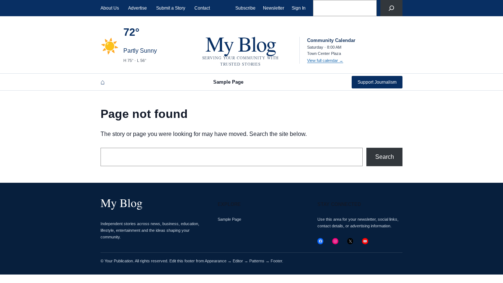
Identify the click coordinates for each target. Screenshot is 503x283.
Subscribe (245, 8)
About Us (110, 8)
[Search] (391, 8)
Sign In (299, 8)
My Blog (240, 43)
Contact (202, 8)
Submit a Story (170, 8)
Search (384, 157)
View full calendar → (325, 60)
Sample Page (228, 82)
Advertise (137, 8)
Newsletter (273, 8)
